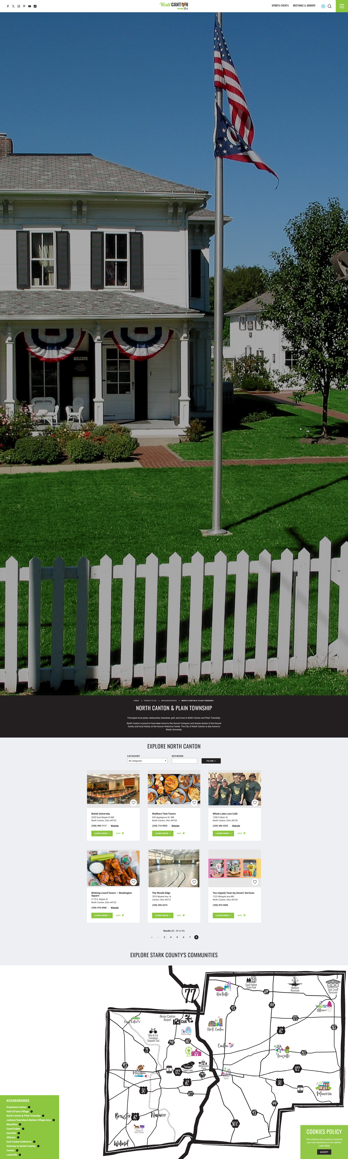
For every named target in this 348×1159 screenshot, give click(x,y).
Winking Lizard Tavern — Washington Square (111, 894)
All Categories (135, 760)
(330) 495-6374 (159, 905)
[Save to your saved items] (133, 802)
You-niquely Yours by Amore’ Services (233, 892)
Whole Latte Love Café (225, 813)
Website (115, 825)
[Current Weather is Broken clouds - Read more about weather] (323, 6)
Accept (324, 1152)
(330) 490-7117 (99, 825)
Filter (210, 761)
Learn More (101, 833)
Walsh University (100, 813)
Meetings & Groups (304, 6)
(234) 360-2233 (220, 825)
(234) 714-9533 (159, 825)
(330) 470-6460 (99, 907)
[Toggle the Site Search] (329, 6)
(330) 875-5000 (220, 905)
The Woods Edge (161, 892)
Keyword (177, 756)
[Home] (174, 6)
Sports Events (280, 6)
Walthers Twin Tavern (164, 813)
